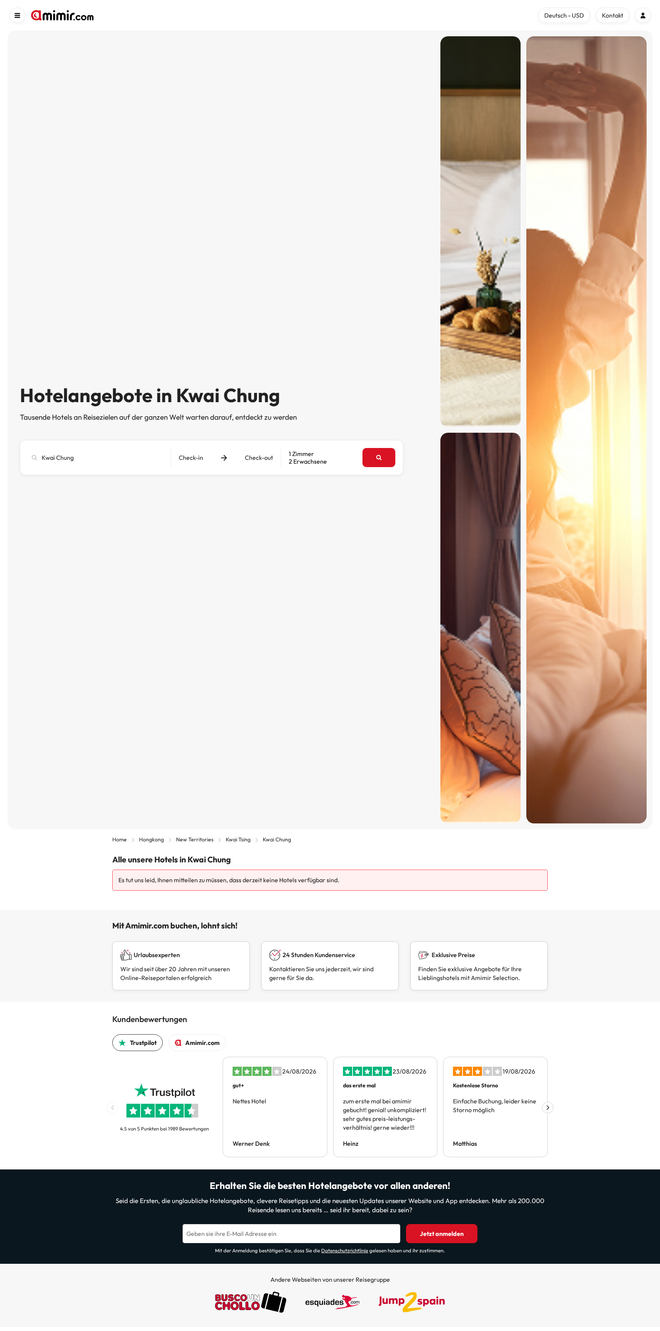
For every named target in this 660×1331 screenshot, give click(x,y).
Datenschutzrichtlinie (344, 1250)
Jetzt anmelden (442, 1233)
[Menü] (17, 15)
